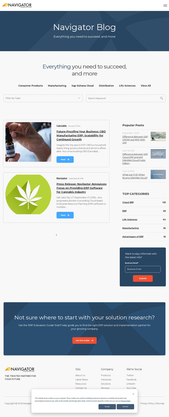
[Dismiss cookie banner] (133, 394)
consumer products (30, 85)
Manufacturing (130, 228)
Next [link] (63, 159)
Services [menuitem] (105, 388)
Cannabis (62, 126)
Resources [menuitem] (80, 384)
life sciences (127, 85)
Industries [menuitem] (106, 379)
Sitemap (160, 403)
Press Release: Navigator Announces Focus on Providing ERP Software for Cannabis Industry (82, 188)
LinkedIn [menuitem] (130, 384)
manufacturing (57, 85)
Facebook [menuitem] (131, 379)
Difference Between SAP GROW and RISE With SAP (135, 139)
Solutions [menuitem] (106, 384)
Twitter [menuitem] (130, 375)
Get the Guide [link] (83, 340)
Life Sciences (129, 219)
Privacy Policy (125, 401)
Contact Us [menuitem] (81, 388)
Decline (125, 407)
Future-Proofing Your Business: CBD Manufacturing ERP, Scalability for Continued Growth (81, 135)
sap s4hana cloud (83, 85)
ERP (124, 211)
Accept (107, 407)
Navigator (62, 178)
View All (146, 85)
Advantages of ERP (132, 236)
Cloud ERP (128, 202)
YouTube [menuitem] (131, 388)
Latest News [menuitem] (81, 379)
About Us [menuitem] (80, 375)
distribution (106, 85)
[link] (17, 5)
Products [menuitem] (106, 375)
